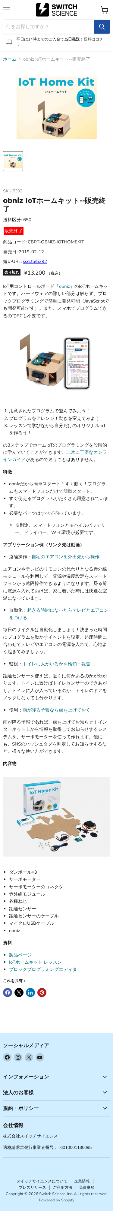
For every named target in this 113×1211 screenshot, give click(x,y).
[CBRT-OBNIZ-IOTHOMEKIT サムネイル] (13, 161)
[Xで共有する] (19, 992)
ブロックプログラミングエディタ (43, 969)
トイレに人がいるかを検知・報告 (56, 664)
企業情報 (82, 1181)
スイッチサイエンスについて (42, 1181)
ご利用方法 (62, 1187)
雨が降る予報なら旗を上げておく (56, 710)
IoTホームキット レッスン (35, 962)
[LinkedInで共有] (30, 992)
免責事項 (87, 1187)
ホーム (10, 59)
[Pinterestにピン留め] (41, 992)
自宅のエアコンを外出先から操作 (65, 557)
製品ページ (20, 955)
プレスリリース (32, 1187)
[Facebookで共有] (7, 992)
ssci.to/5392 (35, 261)
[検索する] (102, 27)
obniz (64, 286)
